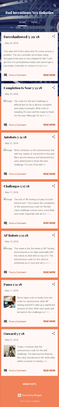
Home (22, 22)
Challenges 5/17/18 (16, 186)
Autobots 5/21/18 (15, 137)
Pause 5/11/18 (13, 284)
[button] (53, 36)
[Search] (55, 6)
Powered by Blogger (31, 395)
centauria (36, 401)
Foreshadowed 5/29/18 (21, 36)
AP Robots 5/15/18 (16, 235)
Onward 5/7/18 (14, 334)
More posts (29, 384)
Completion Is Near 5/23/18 (23, 88)
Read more (49, 75)
